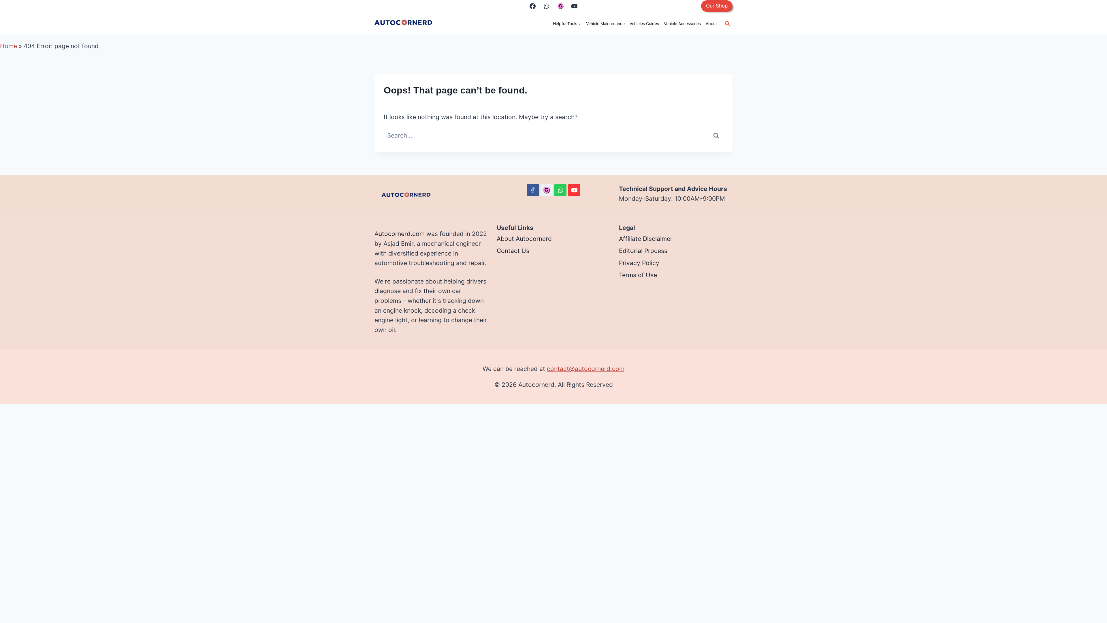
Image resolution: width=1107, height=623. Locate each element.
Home (8, 46)
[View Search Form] (727, 23)
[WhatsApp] (547, 6)
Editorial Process (643, 250)
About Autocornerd (524, 238)
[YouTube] (574, 6)
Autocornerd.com (399, 233)
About (711, 23)
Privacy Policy (639, 263)
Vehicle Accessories (682, 23)
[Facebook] (533, 6)
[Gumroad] (560, 6)
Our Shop (717, 6)
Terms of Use (638, 275)
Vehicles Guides (644, 23)
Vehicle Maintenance (605, 23)
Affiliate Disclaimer (646, 238)
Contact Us (513, 250)
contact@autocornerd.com (585, 368)
